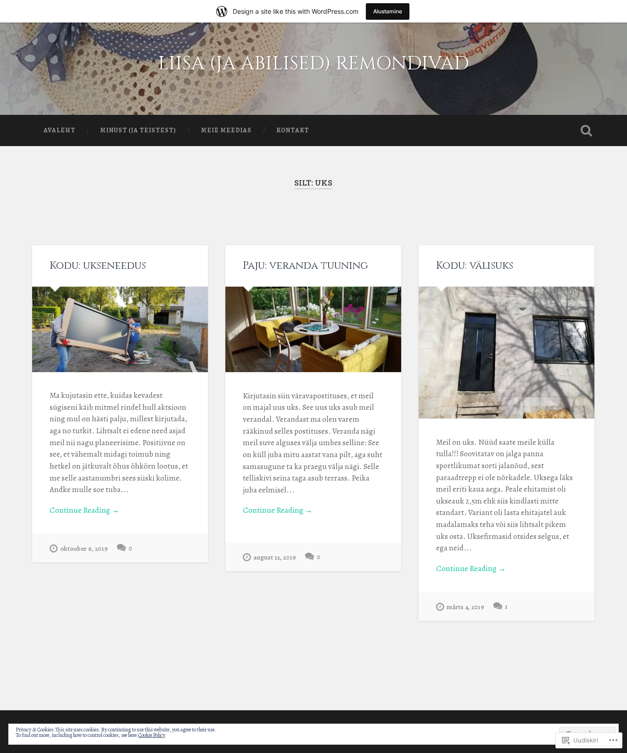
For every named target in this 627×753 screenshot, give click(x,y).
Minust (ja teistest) (138, 130)
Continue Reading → (84, 510)
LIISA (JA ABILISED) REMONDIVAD (313, 63)
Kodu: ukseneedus (98, 265)
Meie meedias (226, 130)
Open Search (586, 130)
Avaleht (59, 130)
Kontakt (292, 130)
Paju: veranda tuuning (305, 265)
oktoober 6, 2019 (84, 548)
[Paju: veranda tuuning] (313, 330)
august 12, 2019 (274, 557)
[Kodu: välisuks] (506, 353)
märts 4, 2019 (465, 606)
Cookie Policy (151, 735)
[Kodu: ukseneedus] (120, 329)
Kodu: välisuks (474, 265)
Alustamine (387, 11)
